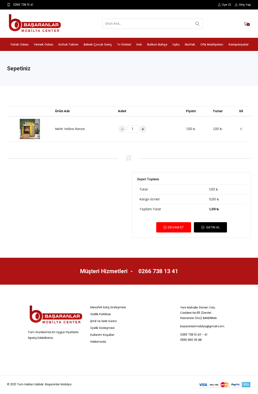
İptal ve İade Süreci (103, 321)
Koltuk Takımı (68, 44)
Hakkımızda (98, 342)
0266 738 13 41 (157, 271)
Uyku (176, 44)
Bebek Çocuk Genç (98, 44)
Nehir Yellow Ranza (70, 129)
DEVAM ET (176, 227)
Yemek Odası (43, 44)
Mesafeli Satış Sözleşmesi (108, 307)
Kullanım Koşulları (102, 335)
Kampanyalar (239, 44)
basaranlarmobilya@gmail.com (202, 326)
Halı (139, 44)
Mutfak (190, 44)
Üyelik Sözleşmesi (102, 328)
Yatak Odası (19, 44)
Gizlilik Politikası (100, 314)
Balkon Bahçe (157, 44)
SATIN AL (212, 227)
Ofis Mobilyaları (211, 44)
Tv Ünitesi (124, 44)
